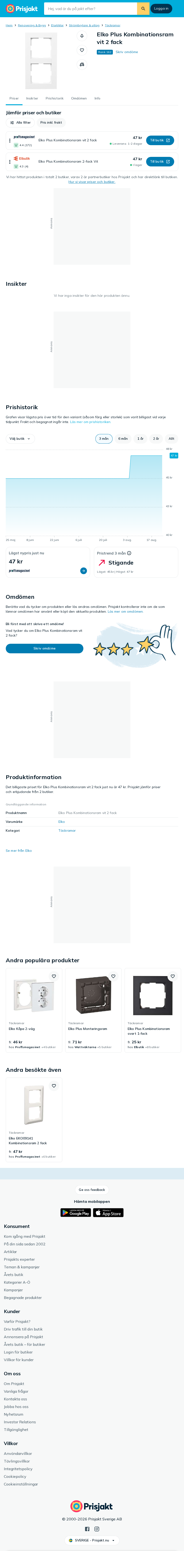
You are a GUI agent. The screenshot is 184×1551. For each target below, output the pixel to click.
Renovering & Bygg (32, 25)
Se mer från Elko (19, 850)
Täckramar (112, 25)
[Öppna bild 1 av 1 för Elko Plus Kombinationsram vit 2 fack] (41, 60)
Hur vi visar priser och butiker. (92, 182)
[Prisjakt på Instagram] (97, 1528)
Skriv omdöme (127, 52)
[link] (34, 1010)
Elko (61, 822)
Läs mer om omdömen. (126, 611)
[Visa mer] (10, 140)
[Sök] (143, 8)
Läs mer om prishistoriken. (90, 422)
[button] (82, 36)
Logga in (161, 8)
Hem (9, 25)
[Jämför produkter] (82, 64)
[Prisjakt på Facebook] (87, 1528)
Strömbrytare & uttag (84, 25)
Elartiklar (57, 25)
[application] (92, 495)
